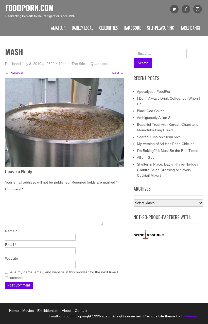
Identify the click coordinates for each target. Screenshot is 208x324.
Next (118, 73)
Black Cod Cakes (150, 111)
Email (10, 245)
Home (14, 311)
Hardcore (132, 28)
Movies (28, 311)
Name (11, 231)
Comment (14, 189)
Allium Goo (145, 157)
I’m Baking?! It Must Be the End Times (167, 151)
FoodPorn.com (29, 7)
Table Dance (190, 28)
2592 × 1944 (56, 64)
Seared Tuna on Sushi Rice (159, 137)
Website (11, 258)
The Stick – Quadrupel (90, 64)
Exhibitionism (47, 311)
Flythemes (189, 316)
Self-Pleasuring (160, 28)
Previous (14, 73)
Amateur (58, 28)
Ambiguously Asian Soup (157, 118)
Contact (81, 311)
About (66, 311)
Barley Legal (82, 28)
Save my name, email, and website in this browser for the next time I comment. (63, 275)
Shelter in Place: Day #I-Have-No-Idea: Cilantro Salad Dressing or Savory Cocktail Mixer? (168, 169)
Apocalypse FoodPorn (154, 91)
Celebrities (108, 28)
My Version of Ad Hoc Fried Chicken (166, 144)
